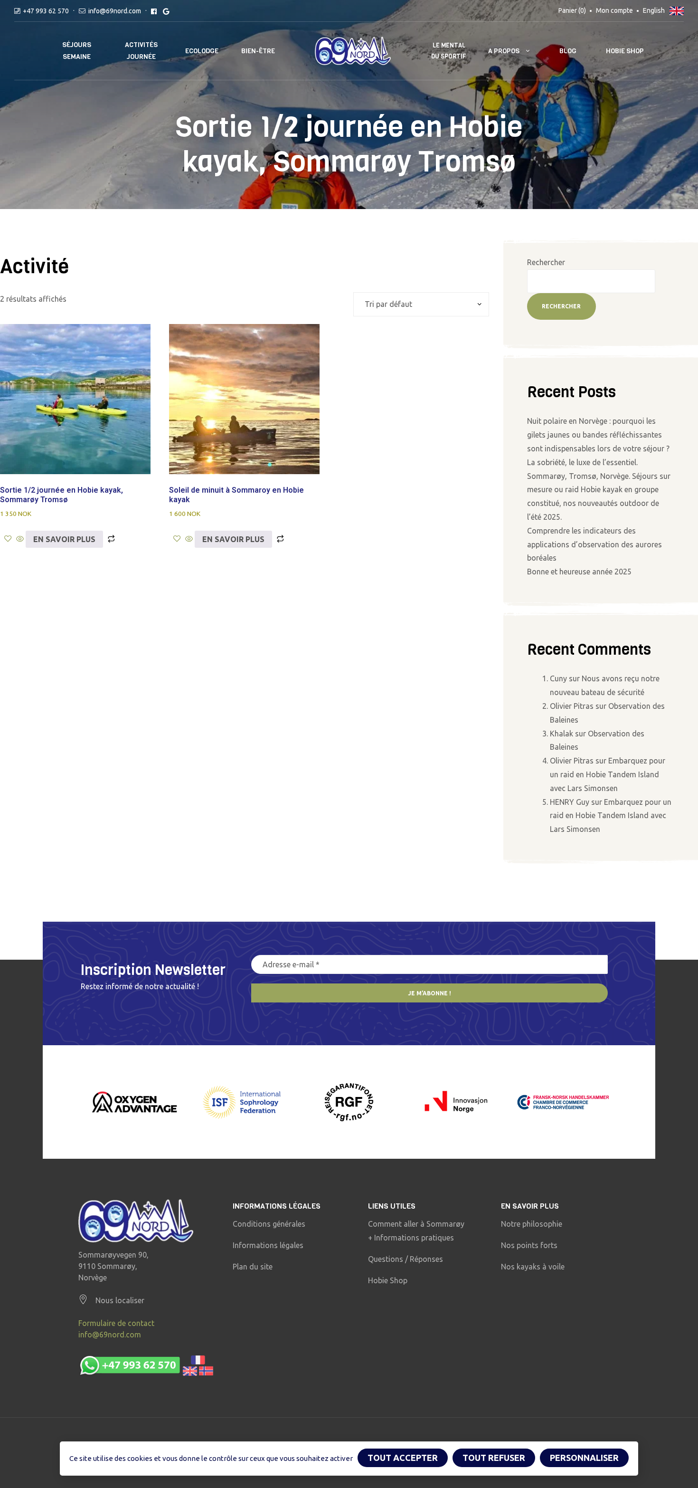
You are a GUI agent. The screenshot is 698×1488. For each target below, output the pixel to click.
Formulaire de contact (116, 1323)
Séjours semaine (76, 50)
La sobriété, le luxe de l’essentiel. (582, 462)
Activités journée (141, 50)
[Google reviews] (166, 11)
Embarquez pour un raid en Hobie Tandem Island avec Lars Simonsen (607, 774)
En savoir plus (64, 539)
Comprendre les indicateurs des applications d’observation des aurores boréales (594, 544)
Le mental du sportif (448, 50)
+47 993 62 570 (46, 11)
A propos (503, 51)
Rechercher (546, 262)
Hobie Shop (625, 51)
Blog (567, 51)
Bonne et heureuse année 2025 (579, 571)
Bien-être (258, 51)
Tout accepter (403, 1457)
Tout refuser (493, 1457)
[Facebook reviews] (154, 11)
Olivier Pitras (572, 706)
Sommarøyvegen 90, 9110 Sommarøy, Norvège (113, 1266)
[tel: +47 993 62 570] (146, 1365)
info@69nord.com (114, 11)
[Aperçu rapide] (20, 539)
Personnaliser (584, 1457)
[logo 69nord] (135, 1220)
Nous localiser (119, 1300)
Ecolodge (201, 51)
